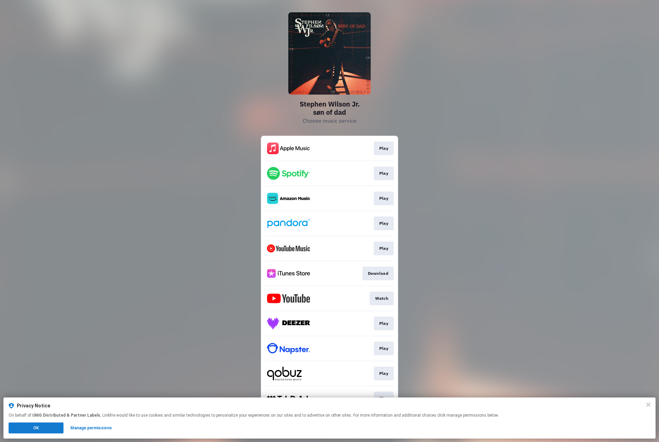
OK (36, 428)
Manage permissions (91, 428)
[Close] (648, 404)
